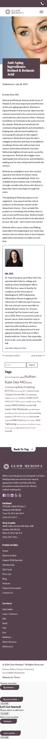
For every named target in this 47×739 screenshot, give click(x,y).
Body (4, 623)
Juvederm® (31, 405)
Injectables (7, 609)
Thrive (16, 677)
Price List (6, 574)
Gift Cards (7, 569)
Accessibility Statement (13, 672)
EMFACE (23, 398)
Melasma (11, 413)
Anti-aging (20, 377)
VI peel (32, 428)
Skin (4, 618)
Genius (34, 402)
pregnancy (9, 417)
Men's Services (9, 641)
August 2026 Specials (12, 560)
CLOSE (4, 703)
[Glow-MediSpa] (13, 11)
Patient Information (11, 588)
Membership (8, 564)
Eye (4, 632)
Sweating (7, 428)
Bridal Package (17, 391)
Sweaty (13, 428)
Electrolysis (15, 398)
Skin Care (17, 420)
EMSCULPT (33, 398)
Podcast (6, 583)
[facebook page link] (4, 495)
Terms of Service (25, 669)
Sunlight (38, 424)
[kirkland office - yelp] (20, 495)
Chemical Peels (33, 391)
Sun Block (31, 424)
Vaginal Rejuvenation (23, 428)
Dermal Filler (19, 394)
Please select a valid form (12, 708)
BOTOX (9, 390)
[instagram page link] (8, 495)
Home (5, 550)
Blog (4, 578)
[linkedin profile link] (12, 495)
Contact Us (7, 592)
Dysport (8, 398)
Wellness (6, 637)
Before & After (9, 555)
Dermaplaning (31, 395)
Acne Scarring (10, 377)
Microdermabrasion (22, 413)
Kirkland (9, 687)
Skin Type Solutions (22, 424)
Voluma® (8, 431)
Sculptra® (8, 420)
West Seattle (11, 699)
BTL (24, 391)
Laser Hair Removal (16, 409)
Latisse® (31, 409)
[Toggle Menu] (41, 12)
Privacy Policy (8, 669)
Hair (4, 627)
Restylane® (34, 416)
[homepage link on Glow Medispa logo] (23, 467)
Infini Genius (18, 405)
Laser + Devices (9, 614)
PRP (15, 417)
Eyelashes (23, 401)
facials (28, 402)
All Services (7, 646)
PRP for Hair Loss (23, 417)
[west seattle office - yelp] (16, 495)
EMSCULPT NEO (12, 401)
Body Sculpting (26, 386)
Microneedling (35, 413)
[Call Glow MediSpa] (42, 3)
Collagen (9, 394)
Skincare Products (29, 420)
